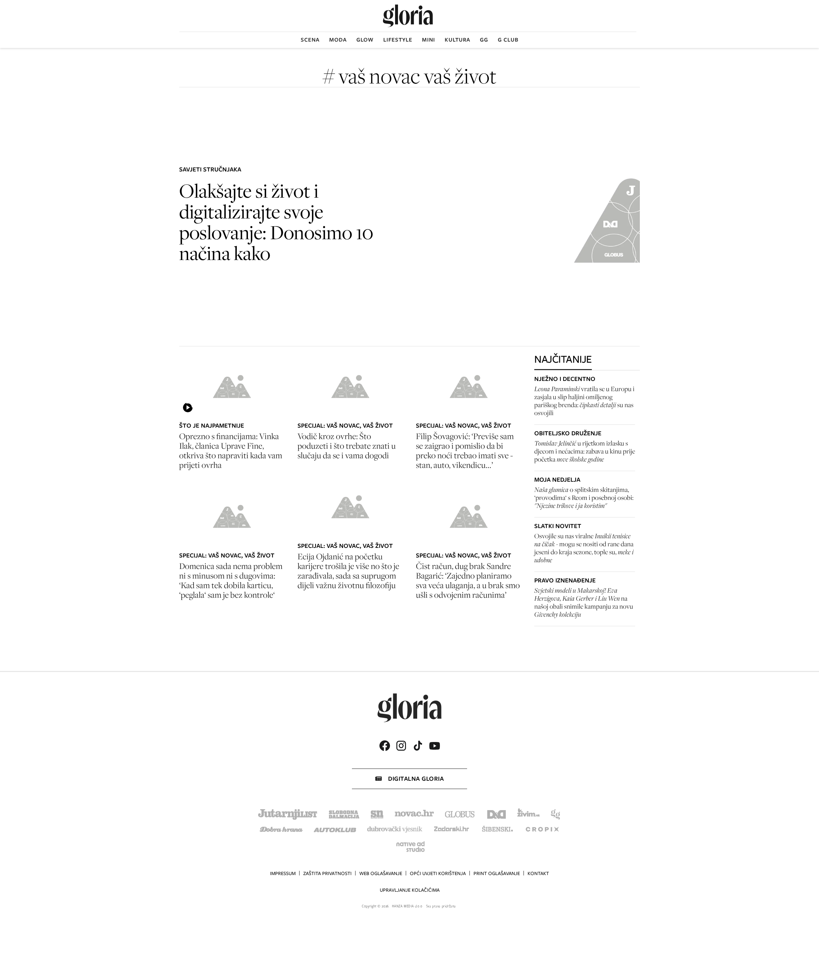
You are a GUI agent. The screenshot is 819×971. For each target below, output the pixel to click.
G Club (508, 39)
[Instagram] (401, 746)
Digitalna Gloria (416, 778)
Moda (338, 39)
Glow (365, 39)
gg (484, 39)
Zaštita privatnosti (327, 873)
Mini (428, 39)
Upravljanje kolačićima (410, 890)
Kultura (457, 39)
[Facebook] (384, 745)
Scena (310, 39)
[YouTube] (434, 746)
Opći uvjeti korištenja (438, 873)
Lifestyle (397, 39)
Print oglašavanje (496, 873)
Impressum (283, 873)
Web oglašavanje (380, 873)
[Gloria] (408, 15)
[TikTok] (418, 746)
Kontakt (538, 873)
